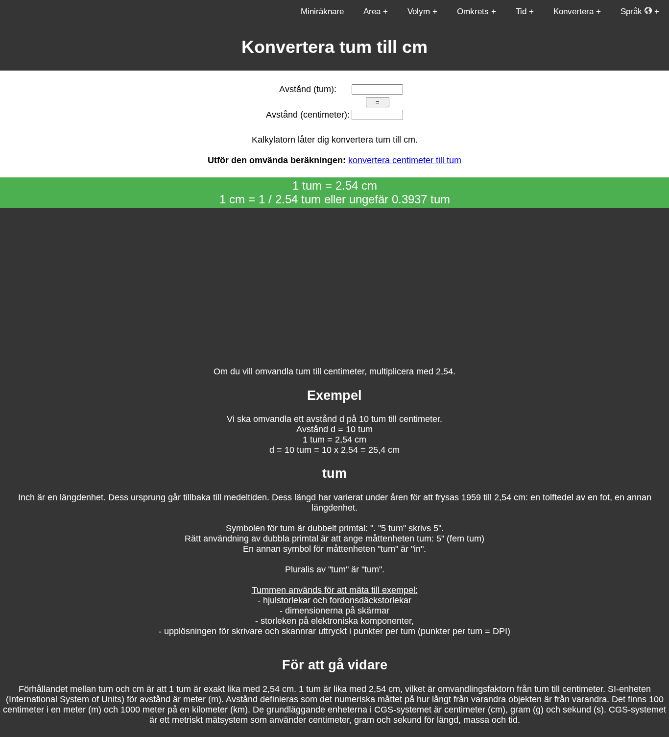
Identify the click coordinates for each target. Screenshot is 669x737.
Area (372, 11)
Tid (521, 11)
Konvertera (573, 11)
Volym (418, 11)
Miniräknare (322, 11)
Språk (633, 11)
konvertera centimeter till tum (404, 160)
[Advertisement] (334, 281)
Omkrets (473, 11)
